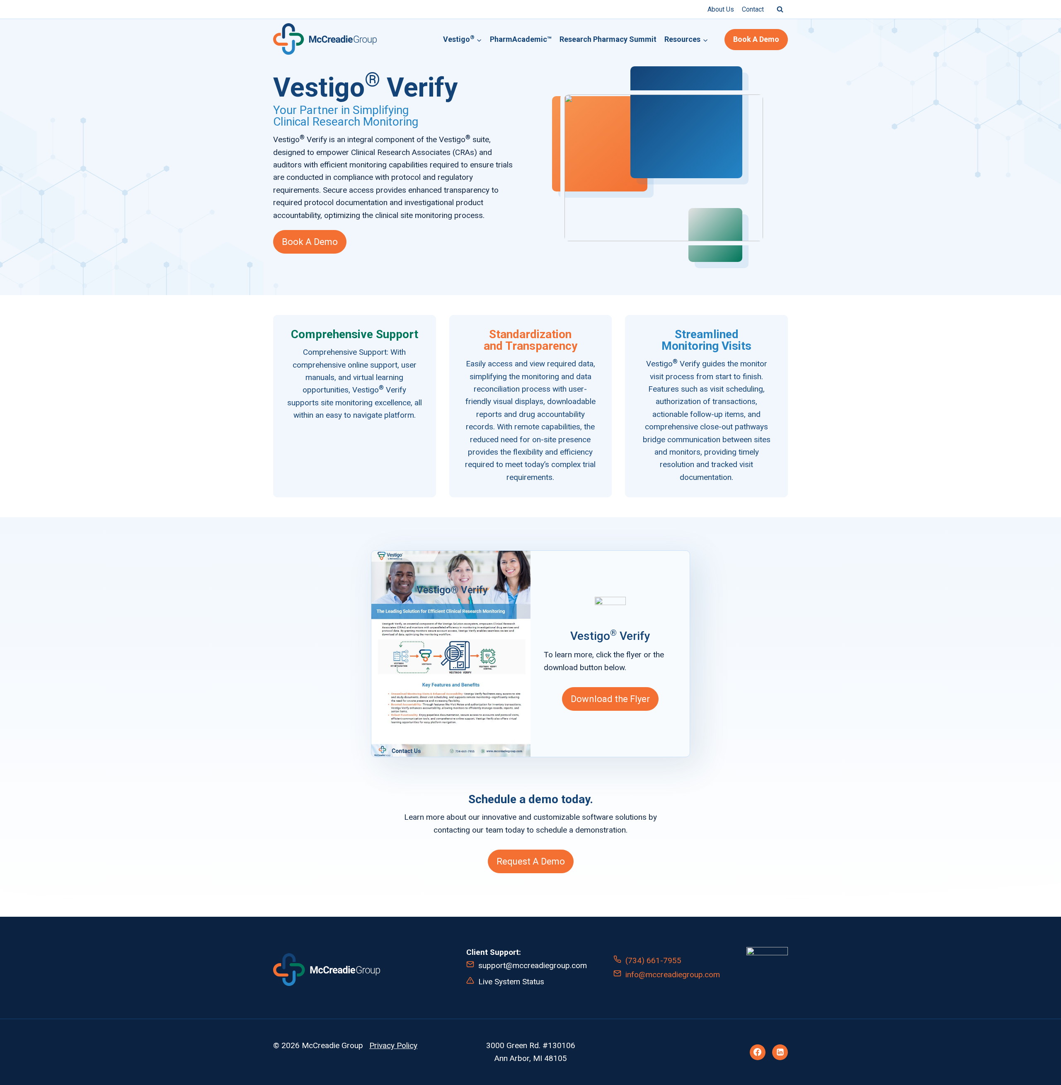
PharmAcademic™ (521, 39)
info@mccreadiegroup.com (672, 974)
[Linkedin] (780, 1052)
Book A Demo (756, 39)
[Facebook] (757, 1052)
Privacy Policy (393, 1045)
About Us (720, 9)
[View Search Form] (780, 9)
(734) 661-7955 (653, 960)
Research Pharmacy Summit (608, 39)
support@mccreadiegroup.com (532, 965)
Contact (753, 9)
